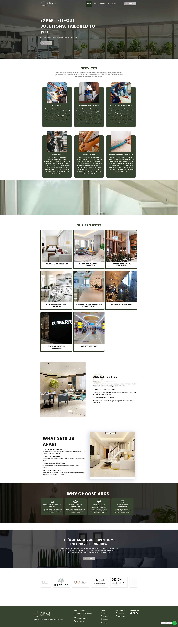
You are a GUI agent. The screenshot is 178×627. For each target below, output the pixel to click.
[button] (91, 454)
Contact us (112, 3)
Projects (103, 3)
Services (95, 3)
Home (89, 3)
